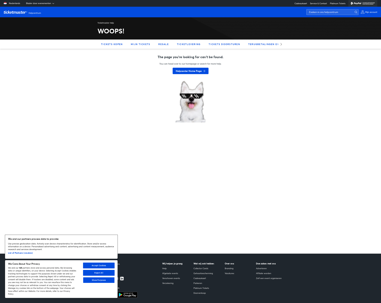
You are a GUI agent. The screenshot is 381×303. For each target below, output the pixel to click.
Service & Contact (318, 3)
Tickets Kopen (112, 44)
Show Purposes (99, 280)
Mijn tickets (140, 44)
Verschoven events (171, 278)
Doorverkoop (199, 293)
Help (164, 268)
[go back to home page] (190, 111)
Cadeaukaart (301, 3)
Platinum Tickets (337, 3)
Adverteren (261, 268)
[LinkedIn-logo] (122, 279)
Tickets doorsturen (224, 44)
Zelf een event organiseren (269, 278)
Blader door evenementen (38, 3)
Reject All (98, 272)
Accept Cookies (99, 265)
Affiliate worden (263, 273)
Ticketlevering (189, 44)
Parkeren (197, 283)
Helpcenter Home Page (189, 70)
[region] (61, 266)
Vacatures (229, 273)
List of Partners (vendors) (20, 252)
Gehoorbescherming (203, 273)
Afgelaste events (170, 273)
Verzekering (167, 283)
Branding (229, 268)
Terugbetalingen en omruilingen (274, 44)
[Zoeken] (355, 12)
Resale (163, 44)
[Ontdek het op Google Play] (127, 296)
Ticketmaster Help (105, 22)
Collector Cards (200, 268)
